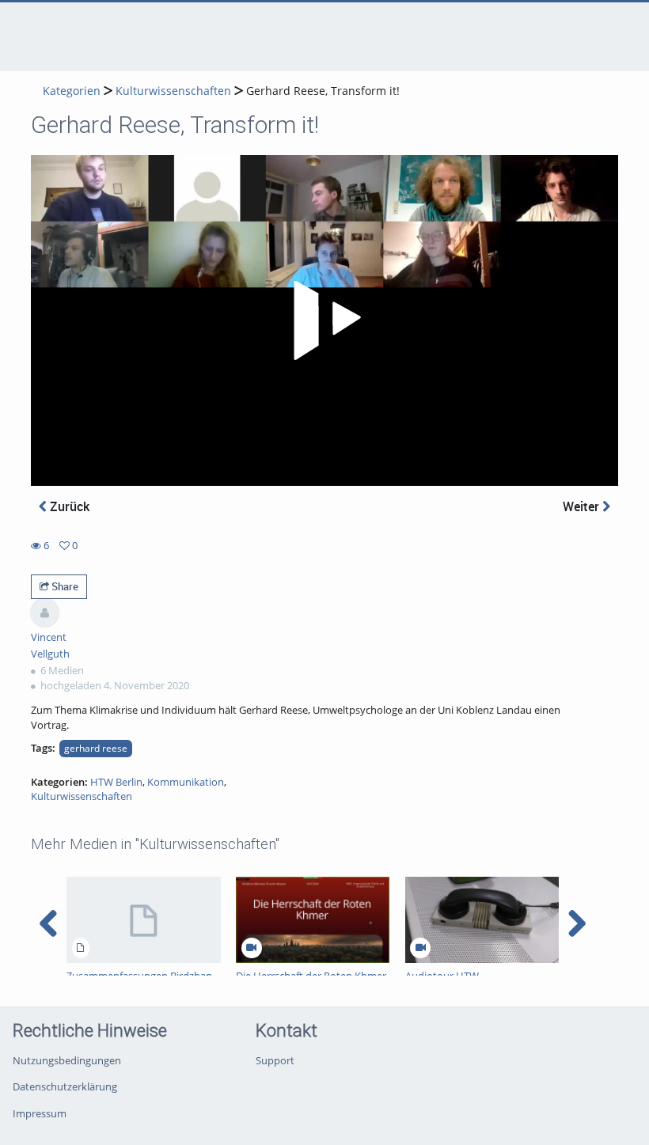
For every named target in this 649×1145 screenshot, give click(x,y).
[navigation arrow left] (49, 923)
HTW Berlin (116, 782)
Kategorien (72, 90)
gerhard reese (95, 747)
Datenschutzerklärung (65, 1086)
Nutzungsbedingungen (67, 1060)
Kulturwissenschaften (173, 90)
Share (63, 586)
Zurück (68, 506)
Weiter (582, 506)
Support (275, 1060)
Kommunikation (185, 782)
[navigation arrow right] (576, 923)
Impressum (39, 1113)
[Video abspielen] (324, 320)
